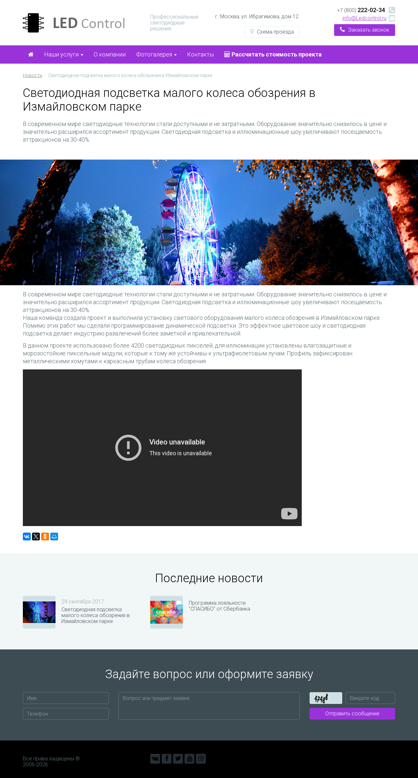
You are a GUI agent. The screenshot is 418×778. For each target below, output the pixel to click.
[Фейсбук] (166, 759)
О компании (110, 54)
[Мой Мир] (54, 536)
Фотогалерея (154, 54)
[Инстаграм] (201, 759)
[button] (272, 32)
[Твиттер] (178, 759)
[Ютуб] (189, 759)
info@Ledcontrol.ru (364, 18)
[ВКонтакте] (27, 536)
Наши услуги (62, 54)
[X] (36, 536)
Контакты (200, 54)
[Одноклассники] (45, 536)
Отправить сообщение (352, 713)
